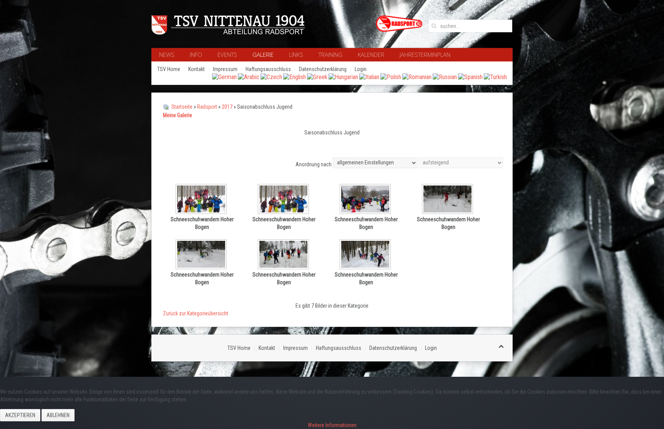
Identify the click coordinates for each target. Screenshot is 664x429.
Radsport (207, 107)
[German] (224, 77)
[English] (294, 77)
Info (196, 54)
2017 (227, 107)
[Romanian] (417, 77)
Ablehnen (58, 415)
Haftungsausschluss (268, 69)
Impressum (225, 69)
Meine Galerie (177, 115)
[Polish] (390, 77)
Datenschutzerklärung (323, 69)
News (166, 54)
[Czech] (271, 77)
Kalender (371, 54)
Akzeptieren (20, 415)
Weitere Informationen (332, 425)
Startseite (182, 107)
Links (296, 54)
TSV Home (168, 69)
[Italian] (369, 77)
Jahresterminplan (425, 54)
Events (227, 54)
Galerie (263, 54)
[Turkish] (495, 77)
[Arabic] (248, 77)
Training (330, 54)
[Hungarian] (343, 77)
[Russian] (445, 77)
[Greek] (317, 77)
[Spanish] (470, 77)
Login (361, 69)
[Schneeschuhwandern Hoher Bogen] (202, 199)
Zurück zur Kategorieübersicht (195, 313)
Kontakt (196, 69)
